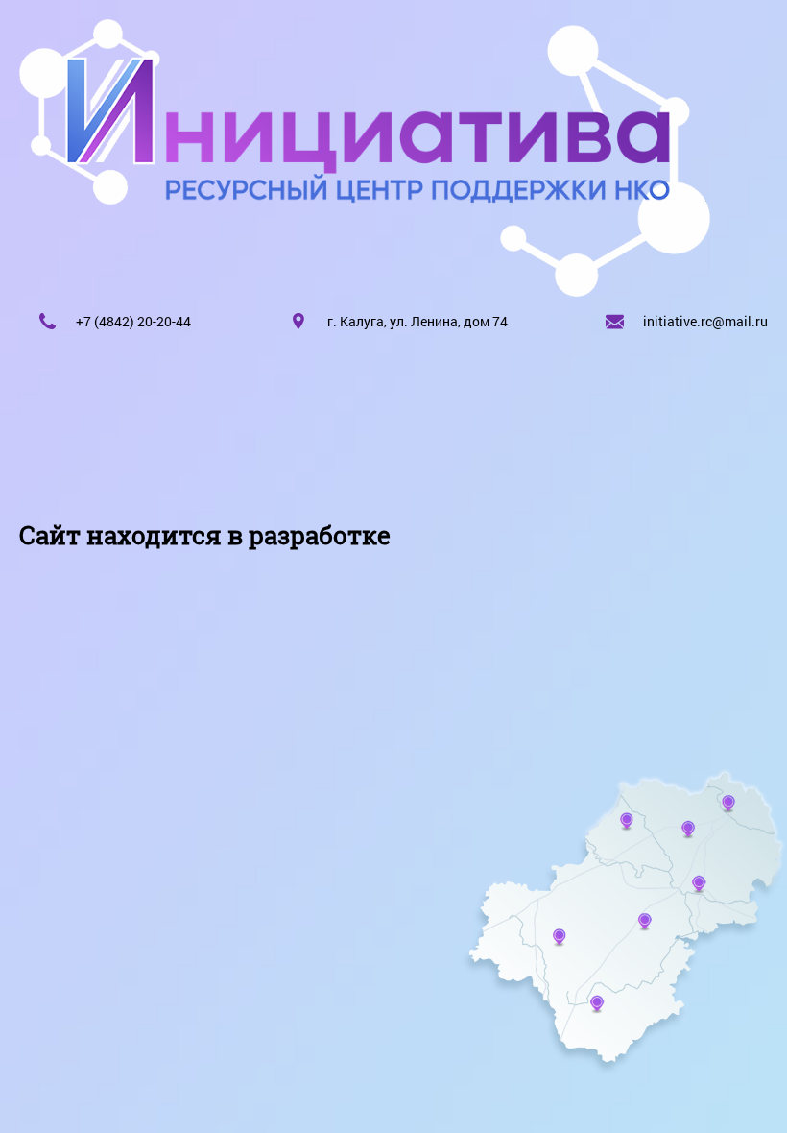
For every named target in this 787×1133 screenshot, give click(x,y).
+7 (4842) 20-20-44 (133, 321)
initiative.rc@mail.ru (705, 321)
